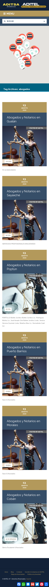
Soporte (28, 579)
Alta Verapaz (11, 539)
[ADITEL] (24, 5)
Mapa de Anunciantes (18, 574)
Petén (8, 235)
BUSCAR (10, 21)
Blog (12, 572)
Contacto (19, 572)
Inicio (6, 572)
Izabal (8, 391)
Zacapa (8, 161)
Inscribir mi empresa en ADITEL (34, 572)
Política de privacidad (34, 574)
